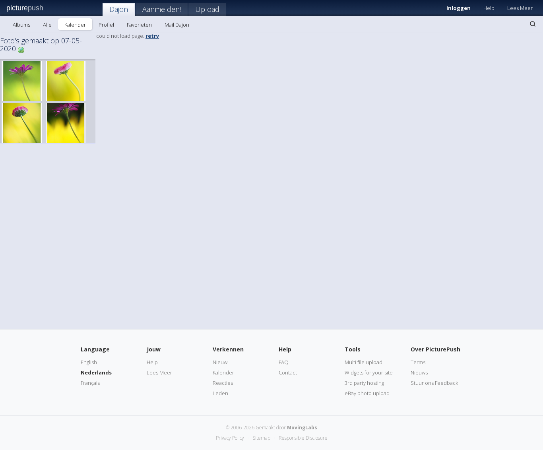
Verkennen (228, 349)
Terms (418, 362)
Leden (220, 393)
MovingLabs (302, 427)
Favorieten (139, 24)
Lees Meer (520, 8)
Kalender (75, 24)
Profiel (106, 24)
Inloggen (458, 8)
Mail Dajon (177, 24)
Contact (288, 372)
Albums (21, 24)
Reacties (223, 382)
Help (489, 8)
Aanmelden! (161, 9)
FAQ (284, 362)
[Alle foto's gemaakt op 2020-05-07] (21, 49)
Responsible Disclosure (303, 437)
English (89, 362)
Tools (353, 349)
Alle (47, 24)
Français (90, 382)
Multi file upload (363, 362)
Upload (207, 9)
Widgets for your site (369, 372)
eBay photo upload (367, 393)
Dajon (118, 9)
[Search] (532, 23)
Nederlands (96, 372)
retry (152, 35)
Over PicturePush (435, 349)
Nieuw (220, 362)
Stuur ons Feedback (434, 382)
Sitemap (261, 437)
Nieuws (419, 372)
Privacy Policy (230, 437)
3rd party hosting (364, 382)
